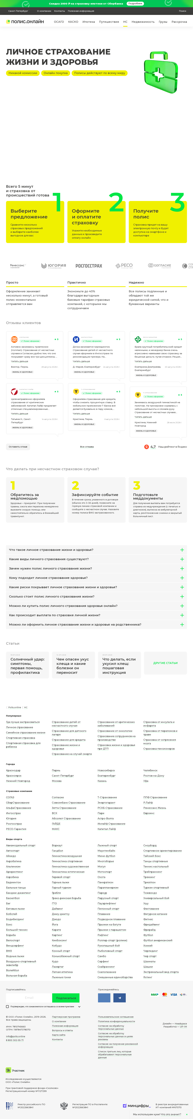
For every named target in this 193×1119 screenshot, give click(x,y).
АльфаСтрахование (18, 808)
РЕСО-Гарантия (150, 337)
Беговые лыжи (15, 908)
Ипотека (88, 22)
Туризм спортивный (156, 887)
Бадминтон (13, 882)
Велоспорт (13, 940)
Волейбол (12, 970)
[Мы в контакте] (104, 997)
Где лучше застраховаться (23, 722)
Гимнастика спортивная (67, 861)
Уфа (145, 781)
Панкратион (105, 882)
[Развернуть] (79, 1007)
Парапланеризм (108, 887)
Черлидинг (150, 951)
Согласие (24, 337)
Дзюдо (56, 919)
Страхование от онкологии (115, 731)
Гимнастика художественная (70, 866)
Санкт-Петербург (63, 775)
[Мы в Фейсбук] (119, 997)
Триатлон (149, 882)
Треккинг (149, 877)
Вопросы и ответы (62, 1030)
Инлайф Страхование (111, 823)
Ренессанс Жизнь (154, 808)
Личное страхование (19, 727)
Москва (57, 781)
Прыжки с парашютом (112, 929)
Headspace (181, 1023)
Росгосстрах (14, 823)
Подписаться (66, 998)
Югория (11, 818)
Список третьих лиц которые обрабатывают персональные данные (115, 1054)
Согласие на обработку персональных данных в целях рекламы (115, 1036)
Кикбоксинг (59, 940)
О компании (44, 11)
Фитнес (148, 919)
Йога (55, 924)
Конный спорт (61, 951)
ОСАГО (59, 22)
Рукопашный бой (109, 945)
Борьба (11, 935)
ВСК (54, 813)
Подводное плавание (111, 919)
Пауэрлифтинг (107, 903)
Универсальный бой (156, 898)
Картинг (57, 935)
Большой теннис (17, 929)
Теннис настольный (156, 866)
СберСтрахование (17, 802)
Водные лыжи (15, 956)
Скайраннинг (106, 966)
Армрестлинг (14, 871)
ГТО (54, 903)
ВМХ (9, 951)
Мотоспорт (105, 871)
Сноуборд (150, 845)
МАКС (56, 829)
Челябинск (150, 770)
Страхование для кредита (68, 739)
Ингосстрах (86, 337)
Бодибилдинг (15, 919)
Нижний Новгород (18, 781)
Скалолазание (107, 972)
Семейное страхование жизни (25, 732)
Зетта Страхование (64, 808)
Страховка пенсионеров (159, 748)
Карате (56, 929)
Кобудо (57, 945)
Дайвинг (57, 908)
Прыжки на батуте (109, 924)
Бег (8, 903)
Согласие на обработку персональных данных (111, 1027)
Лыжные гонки (61, 977)
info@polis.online (15, 1036)
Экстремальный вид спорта (161, 972)
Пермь (56, 770)
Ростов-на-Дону (153, 775)
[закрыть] (185, 3)
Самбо (102, 956)
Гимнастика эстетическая (68, 871)
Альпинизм (13, 866)
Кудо (55, 961)
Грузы (163, 22)
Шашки (148, 966)
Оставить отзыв (18, 446)
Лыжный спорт (107, 845)
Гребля (56, 892)
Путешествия (109, 22)
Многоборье (106, 861)
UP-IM (183, 1026)
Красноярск (13, 775)
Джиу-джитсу (61, 914)
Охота (101, 877)
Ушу (146, 903)
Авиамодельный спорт (20, 845)
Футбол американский (157, 940)
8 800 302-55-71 (15, 1040)
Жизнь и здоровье (22, 372)
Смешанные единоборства (115, 977)
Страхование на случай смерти (72, 754)
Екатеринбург (106, 775)
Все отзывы (87, 446)
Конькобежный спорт (66, 956)
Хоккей (148, 945)
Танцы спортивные (155, 861)
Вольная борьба (16, 975)
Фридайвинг (151, 924)
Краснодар (13, 770)
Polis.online (14, 707)
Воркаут (57, 845)
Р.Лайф (148, 802)
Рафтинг (103, 935)
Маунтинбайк (106, 850)
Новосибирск (106, 770)
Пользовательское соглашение (116, 1016)
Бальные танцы (16, 887)
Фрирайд (149, 929)
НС (125, 22)
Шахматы (149, 961)
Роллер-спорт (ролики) (112, 940)
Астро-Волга (106, 818)
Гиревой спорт (61, 877)
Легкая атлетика (62, 972)
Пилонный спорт (108, 908)
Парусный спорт (108, 898)
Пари (101, 813)
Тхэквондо (150, 892)
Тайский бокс (152, 856)
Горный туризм (61, 887)
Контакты (59, 11)
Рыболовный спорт (110, 951)
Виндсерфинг (15, 945)
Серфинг (103, 961)
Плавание (104, 914)
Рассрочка (179, 22)
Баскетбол (13, 898)
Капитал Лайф (107, 829)
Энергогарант (106, 802)
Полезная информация (81, 11)
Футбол (148, 935)
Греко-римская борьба (66, 898)
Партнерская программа (66, 1016)
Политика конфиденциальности (116, 1021)
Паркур (102, 892)
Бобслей (11, 914)
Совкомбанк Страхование (68, 802)
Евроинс (148, 813)
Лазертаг (58, 966)
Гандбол (57, 850)
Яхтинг (147, 977)
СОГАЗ (10, 797)
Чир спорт (150, 956)
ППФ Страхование (155, 797)
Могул (102, 866)
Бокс (9, 924)
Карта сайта (58, 1035)
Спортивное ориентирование (162, 850)
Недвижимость (143, 22)
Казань (102, 781)
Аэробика (12, 877)
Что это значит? (171, 1114)
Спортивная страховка (20, 737)
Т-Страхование (88, 389)
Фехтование (151, 908)
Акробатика (13, 861)
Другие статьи (165, 663)
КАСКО (73, 22)
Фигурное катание (155, 914)
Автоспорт (12, 850)
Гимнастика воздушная (67, 856)
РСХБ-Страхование (110, 808)
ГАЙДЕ (56, 823)
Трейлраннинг (152, 871)
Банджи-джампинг (18, 892)
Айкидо (11, 856)
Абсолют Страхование (66, 818)
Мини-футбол (106, 856)
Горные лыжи (60, 882)
